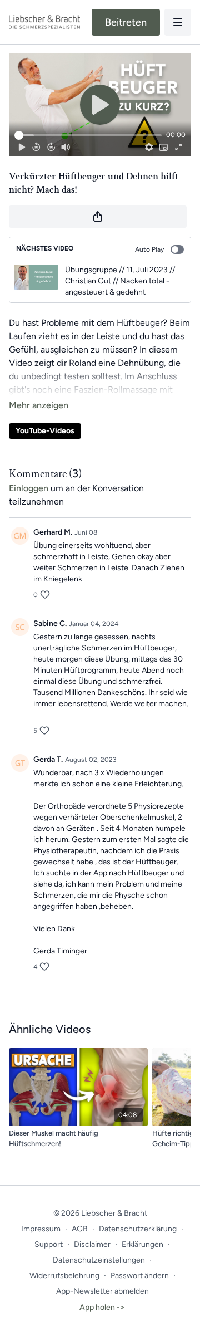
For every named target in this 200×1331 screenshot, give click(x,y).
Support (48, 1244)
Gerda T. (48, 759)
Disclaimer (92, 1244)
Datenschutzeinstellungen (99, 1260)
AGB (80, 1229)
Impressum (41, 1229)
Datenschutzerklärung (138, 1229)
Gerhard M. (52, 532)
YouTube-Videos (45, 430)
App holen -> (102, 1307)
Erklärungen (142, 1244)
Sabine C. (50, 623)
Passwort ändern (140, 1275)
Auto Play (149, 249)
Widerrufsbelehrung (64, 1275)
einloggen (28, 488)
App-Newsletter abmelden (102, 1291)
